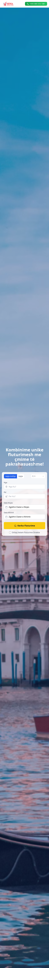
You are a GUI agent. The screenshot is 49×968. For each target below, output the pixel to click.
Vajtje (20, 476)
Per (5, 492)
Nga (5, 482)
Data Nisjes (8, 503)
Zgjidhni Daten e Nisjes (19, 507)
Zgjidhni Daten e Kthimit (19, 516)
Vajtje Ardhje (10, 476)
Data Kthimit (9, 512)
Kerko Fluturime (26, 525)
